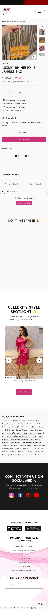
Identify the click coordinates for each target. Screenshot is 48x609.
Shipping (14, 81)
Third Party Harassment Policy (24, 550)
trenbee (6, 63)
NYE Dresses (23, 442)
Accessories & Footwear (11, 421)
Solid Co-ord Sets (36, 448)
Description (7, 148)
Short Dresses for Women (18, 448)
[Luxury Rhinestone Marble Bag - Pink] (3, 280)
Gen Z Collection (8, 436)
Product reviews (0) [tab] (12, 184)
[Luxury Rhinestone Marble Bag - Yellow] (9, 280)
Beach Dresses (7, 424)
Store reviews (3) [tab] (36, 184)
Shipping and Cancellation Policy (24, 570)
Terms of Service (24, 566)
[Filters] (2, 191)
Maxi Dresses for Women (27, 439)
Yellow (21, 93)
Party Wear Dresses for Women (20, 445)
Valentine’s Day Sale (16, 455)
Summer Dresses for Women (12, 451)
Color (5, 89)
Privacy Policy (24, 554)
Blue (12, 93)
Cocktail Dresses (8, 430)
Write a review (24, 203)
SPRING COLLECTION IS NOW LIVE (24, 2)
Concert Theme (21, 430)
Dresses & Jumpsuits (36, 430)
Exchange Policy (24, 558)
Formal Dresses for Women (33, 433)
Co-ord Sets (37, 427)
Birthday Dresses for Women (25, 424)
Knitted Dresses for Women (26, 436)
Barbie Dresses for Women (31, 421)
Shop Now (24, 392)
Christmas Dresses (25, 427)
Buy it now (24, 139)
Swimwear (28, 451)
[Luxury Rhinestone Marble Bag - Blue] (6, 280)
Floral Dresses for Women (11, 433)
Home (4, 21)
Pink (5, 93)
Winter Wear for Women (34, 455)
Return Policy (24, 562)
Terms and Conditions (24, 546)
